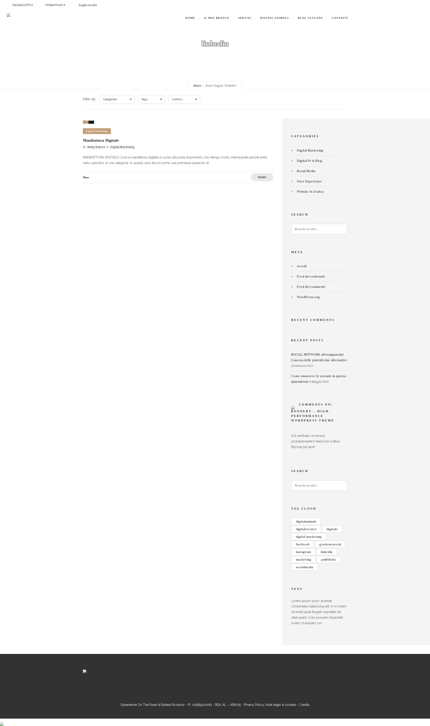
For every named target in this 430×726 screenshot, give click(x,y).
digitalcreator (306, 529)
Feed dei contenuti (311, 276)
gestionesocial (330, 544)
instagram (303, 552)
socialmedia (304, 567)
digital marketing (309, 537)
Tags (144, 99)
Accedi (301, 266)
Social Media (306, 171)
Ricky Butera (96, 147)
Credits (304, 705)
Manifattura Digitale (101, 140)
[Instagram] (399, 5)
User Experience (309, 181)
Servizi (244, 18)
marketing (303, 559)
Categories (110, 99)
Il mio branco (216, 18)
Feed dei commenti (311, 287)
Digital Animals (274, 18)
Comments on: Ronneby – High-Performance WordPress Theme (312, 412)
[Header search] (418, 18)
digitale (332, 529)
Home (190, 18)
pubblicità (328, 559)
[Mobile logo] (2, 721)
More (86, 177)
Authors (177, 99)
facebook (303, 544)
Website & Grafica (310, 192)
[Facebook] (389, 5)
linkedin (326, 552)
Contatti (340, 18)
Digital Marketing (310, 150)
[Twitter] (418, 5)
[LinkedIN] (408, 5)
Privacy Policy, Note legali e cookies (270, 705)
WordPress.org (308, 297)
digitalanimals (306, 521)
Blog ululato (310, 18)
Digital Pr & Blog (309, 161)
